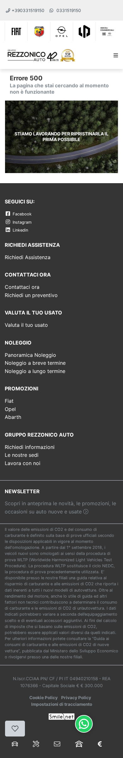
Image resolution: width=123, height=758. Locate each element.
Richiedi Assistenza (27, 257)
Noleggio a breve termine (35, 363)
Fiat (9, 401)
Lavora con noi (22, 463)
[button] (114, 55)
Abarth (13, 417)
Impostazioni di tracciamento (61, 704)
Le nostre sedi (21, 455)
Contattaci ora (22, 287)
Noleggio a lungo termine (35, 371)
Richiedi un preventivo (31, 295)
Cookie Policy (43, 697)
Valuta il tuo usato (26, 325)
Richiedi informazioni (30, 447)
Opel (10, 409)
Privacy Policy (76, 697)
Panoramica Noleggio (30, 355)
